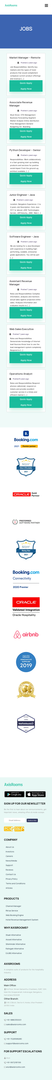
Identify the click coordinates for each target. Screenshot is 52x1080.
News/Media (11, 860)
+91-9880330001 (13, 1020)
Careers (9, 856)
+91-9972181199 (13, 1062)
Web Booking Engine (15, 915)
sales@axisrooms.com (16, 1024)
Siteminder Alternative (15, 944)
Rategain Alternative (15, 948)
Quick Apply (26, 83)
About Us (10, 847)
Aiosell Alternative (14, 939)
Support (9, 865)
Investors (10, 851)
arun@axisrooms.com (15, 1067)
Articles (9, 888)
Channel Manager (13, 906)
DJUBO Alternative (14, 953)
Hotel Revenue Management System (22, 919)
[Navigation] (46, 5)
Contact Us (11, 874)
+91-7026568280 (14, 1039)
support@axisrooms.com (17, 1043)
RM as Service (12, 910)
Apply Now (26, 88)
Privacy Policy (11, 879)
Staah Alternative (13, 935)
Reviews (9, 869)
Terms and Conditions (15, 883)
